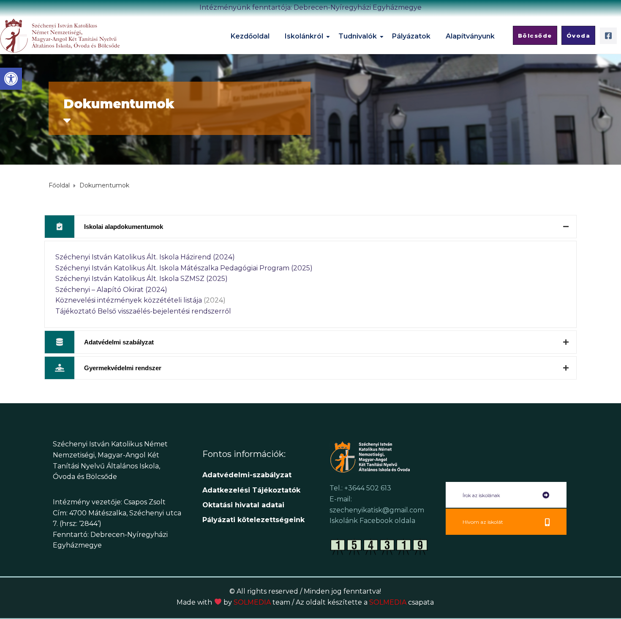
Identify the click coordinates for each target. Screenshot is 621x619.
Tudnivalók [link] (357, 36)
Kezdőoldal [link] (250, 36)
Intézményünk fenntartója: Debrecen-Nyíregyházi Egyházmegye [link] (310, 7)
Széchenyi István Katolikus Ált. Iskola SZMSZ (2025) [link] (141, 279)
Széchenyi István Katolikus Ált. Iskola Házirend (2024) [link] (145, 257)
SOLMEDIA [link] (262, 602)
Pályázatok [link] (411, 36)
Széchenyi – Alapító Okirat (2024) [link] (111, 290)
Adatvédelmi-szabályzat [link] (248, 475)
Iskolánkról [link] (304, 36)
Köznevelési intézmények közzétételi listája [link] (128, 300)
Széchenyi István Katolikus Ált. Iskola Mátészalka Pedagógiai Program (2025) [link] (184, 268)
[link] (11, 79)
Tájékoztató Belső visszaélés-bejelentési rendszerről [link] (143, 311)
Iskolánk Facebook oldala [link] (372, 521)
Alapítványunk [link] (470, 36)
